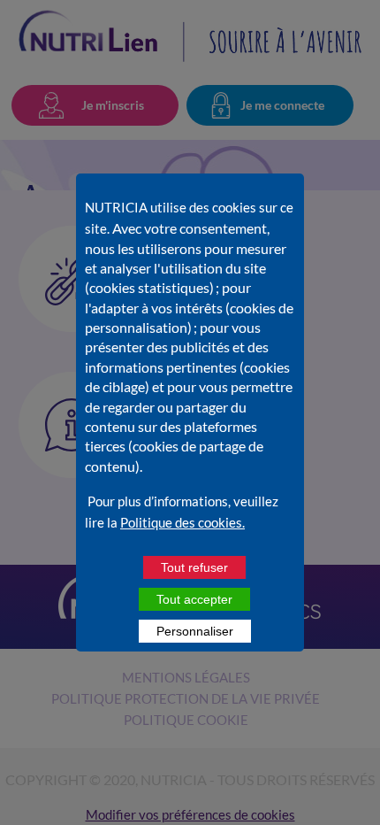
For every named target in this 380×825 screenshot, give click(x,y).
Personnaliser (194, 631)
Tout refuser (194, 567)
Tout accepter (194, 599)
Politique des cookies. (182, 522)
